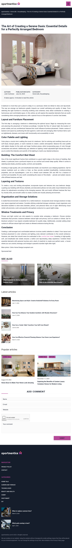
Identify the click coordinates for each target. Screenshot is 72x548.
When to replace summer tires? (22, 511)
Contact (4, 470)
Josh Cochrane (9, 94)
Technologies (6, 488)
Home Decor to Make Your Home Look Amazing (17, 383)
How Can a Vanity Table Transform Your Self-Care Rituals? (30, 325)
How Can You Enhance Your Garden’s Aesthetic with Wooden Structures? (34, 313)
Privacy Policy (57, 540)
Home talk (36, 94)
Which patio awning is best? (21, 523)
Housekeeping (44, 94)
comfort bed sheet (47, 236)
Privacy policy (6, 467)
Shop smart (5, 498)
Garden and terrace (8, 485)
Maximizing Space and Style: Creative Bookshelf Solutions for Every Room (35, 301)
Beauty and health (8, 491)
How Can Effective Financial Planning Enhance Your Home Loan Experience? (36, 337)
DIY (2, 501)
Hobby (3, 495)
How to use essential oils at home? (51, 282)
